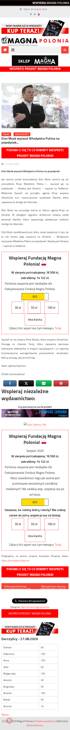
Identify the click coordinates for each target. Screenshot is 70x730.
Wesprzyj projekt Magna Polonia (35, 69)
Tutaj (58, 328)
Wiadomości (22, 134)
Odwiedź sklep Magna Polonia (35, 60)
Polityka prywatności (44, 721)
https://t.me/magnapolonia (35, 607)
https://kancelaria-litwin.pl (15, 560)
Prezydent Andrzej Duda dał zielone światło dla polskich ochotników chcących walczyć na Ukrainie (17, 586)
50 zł (34, 307)
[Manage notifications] (9, 720)
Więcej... (5, 714)
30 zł (18, 307)
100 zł (51, 307)
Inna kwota (35, 319)
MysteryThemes (35, 725)
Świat (6, 134)
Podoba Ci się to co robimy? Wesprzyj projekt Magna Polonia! (35, 153)
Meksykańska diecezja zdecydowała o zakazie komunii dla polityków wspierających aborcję (53, 586)
